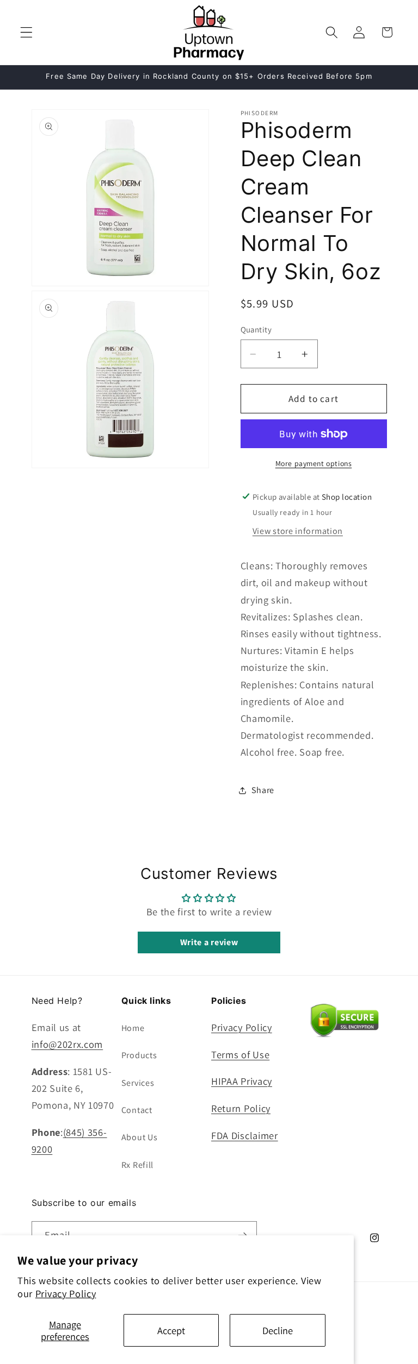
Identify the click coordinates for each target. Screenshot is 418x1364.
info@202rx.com (67, 1044)
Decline (277, 1330)
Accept (171, 1330)
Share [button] (262, 790)
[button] (26, 32)
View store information (298, 531)
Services (138, 1083)
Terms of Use (240, 1054)
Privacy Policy (65, 1293)
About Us (139, 1137)
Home (133, 1028)
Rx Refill (137, 1165)
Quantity (256, 329)
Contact (136, 1110)
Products (139, 1055)
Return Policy (241, 1108)
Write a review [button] (209, 942)
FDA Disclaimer (244, 1135)
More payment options (313, 463)
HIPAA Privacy (241, 1081)
